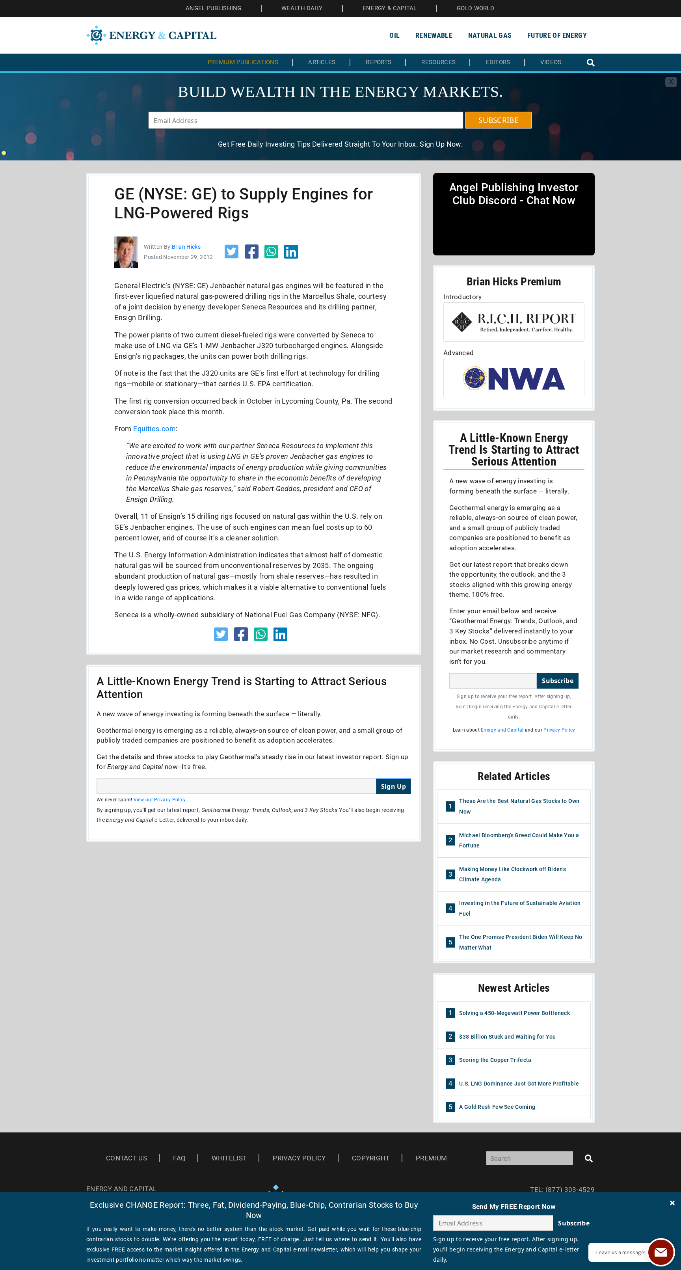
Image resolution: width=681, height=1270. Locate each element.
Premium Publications (243, 62)
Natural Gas (490, 35)
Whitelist (229, 1158)
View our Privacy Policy (160, 800)
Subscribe (557, 680)
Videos (551, 62)
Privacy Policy (559, 730)
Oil (394, 35)
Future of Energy (557, 35)
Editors (498, 62)
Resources (438, 62)
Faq (179, 1158)
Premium (431, 1158)
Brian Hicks (186, 247)
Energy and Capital (502, 730)
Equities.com (154, 429)
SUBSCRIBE (498, 120)
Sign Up (393, 786)
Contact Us (126, 1158)
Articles (321, 62)
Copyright (371, 1158)
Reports (378, 62)
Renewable (433, 35)
